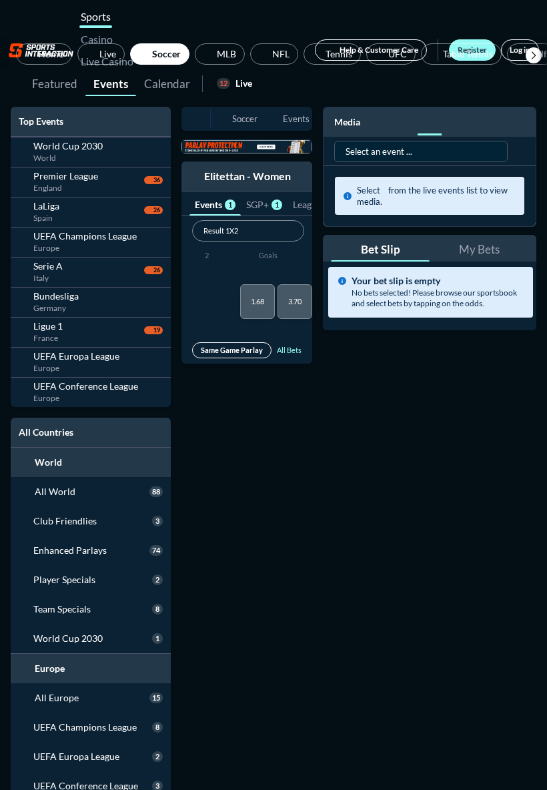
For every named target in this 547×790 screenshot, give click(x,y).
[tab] (54, 82)
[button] (534, 55)
